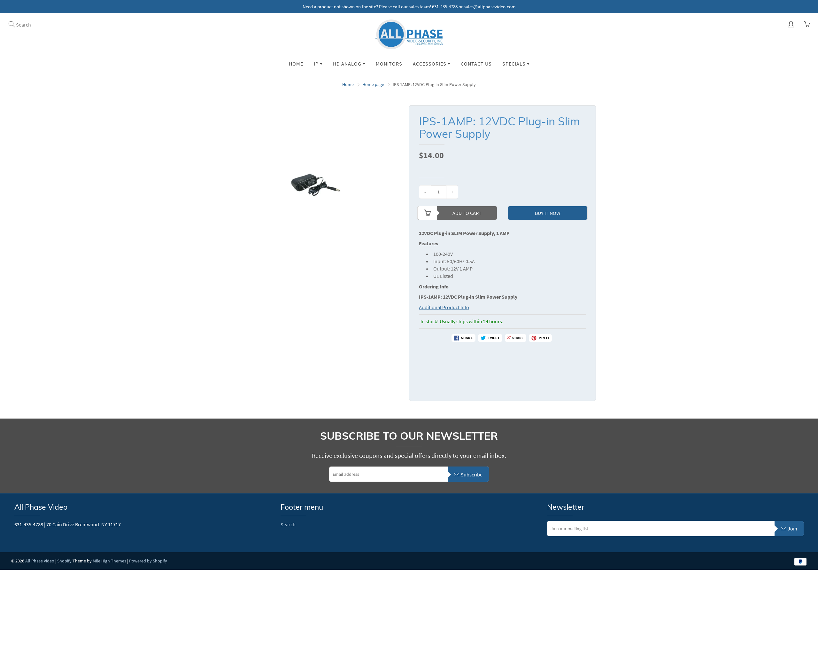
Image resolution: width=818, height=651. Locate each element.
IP (317, 63)
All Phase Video (39, 561)
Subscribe (471, 474)
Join (792, 528)
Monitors (389, 63)
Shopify (64, 561)
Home (296, 63)
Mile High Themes (109, 561)
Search (288, 524)
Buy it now (547, 213)
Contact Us (476, 63)
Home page (373, 84)
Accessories (430, 63)
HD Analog (348, 63)
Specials (514, 63)
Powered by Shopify (148, 561)
